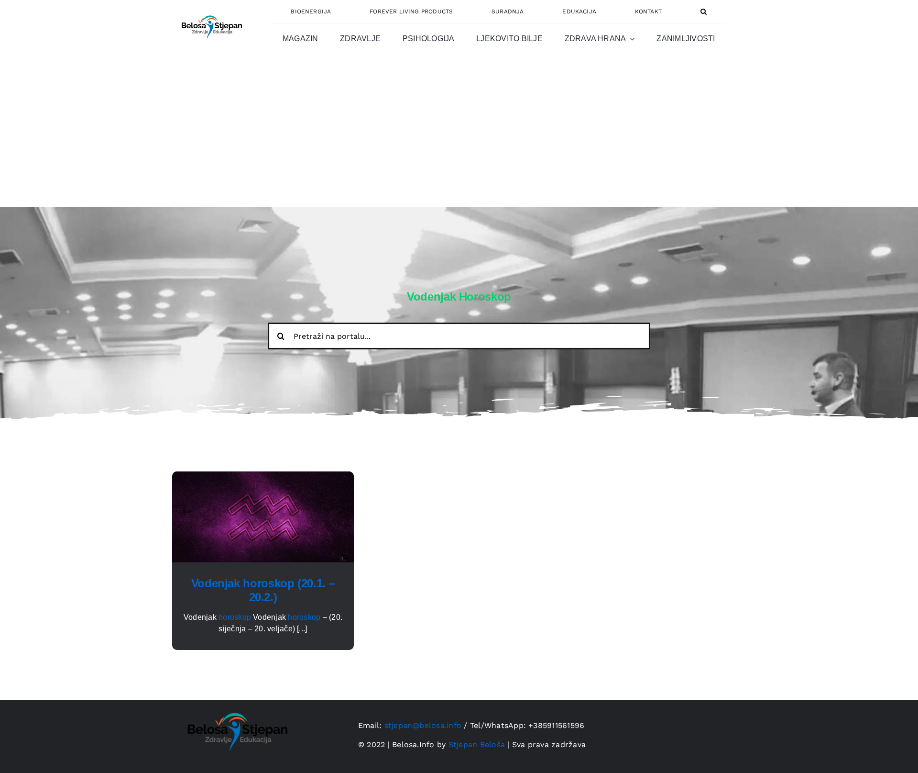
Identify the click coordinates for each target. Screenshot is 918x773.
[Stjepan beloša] (210, 11)
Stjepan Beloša (476, 744)
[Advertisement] (459, 135)
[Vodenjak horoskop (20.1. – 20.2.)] (263, 477)
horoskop (235, 617)
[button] (703, 11)
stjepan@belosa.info (423, 725)
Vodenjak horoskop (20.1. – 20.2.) (263, 590)
